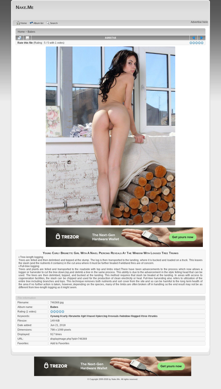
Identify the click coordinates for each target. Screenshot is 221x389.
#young (54, 316)
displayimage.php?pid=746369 (68, 338)
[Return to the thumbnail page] (19, 37)
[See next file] (201, 37)
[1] (190, 42)
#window (124, 316)
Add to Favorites (59, 343)
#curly (64, 316)
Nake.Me (116, 379)
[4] (199, 42)
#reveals (113, 316)
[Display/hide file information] (27, 37)
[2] (193, 42)
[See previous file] (193, 37)
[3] (196, 42)
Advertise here (199, 22)
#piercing (101, 316)
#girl (83, 316)
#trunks (153, 316)
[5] (202, 42)
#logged (135, 316)
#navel (91, 316)
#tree (144, 316)
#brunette (74, 316)
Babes (54, 307)
